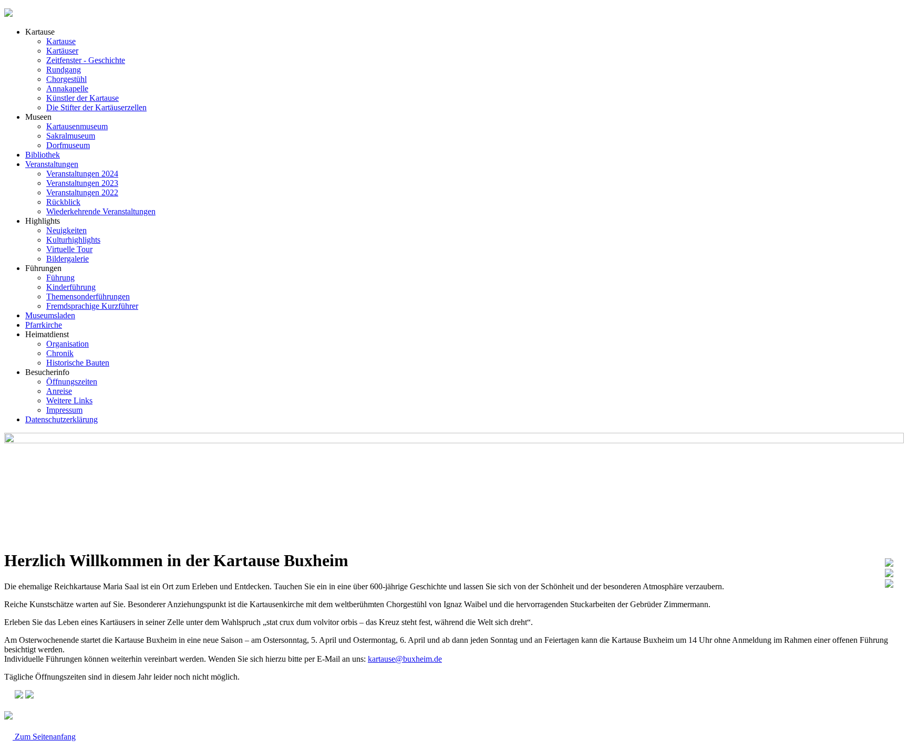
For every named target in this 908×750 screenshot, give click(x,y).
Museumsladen (50, 315)
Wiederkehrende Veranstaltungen (101, 211)
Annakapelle (67, 88)
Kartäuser (62, 50)
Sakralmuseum (70, 135)
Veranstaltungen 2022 (82, 192)
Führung (60, 277)
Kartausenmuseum (77, 126)
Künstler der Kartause (82, 97)
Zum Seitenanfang (44, 736)
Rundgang (63, 69)
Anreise (59, 391)
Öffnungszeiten (71, 381)
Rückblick (63, 201)
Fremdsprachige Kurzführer (92, 305)
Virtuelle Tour (69, 249)
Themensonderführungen (88, 296)
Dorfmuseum (68, 145)
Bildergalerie (67, 258)
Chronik (60, 353)
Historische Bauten (77, 362)
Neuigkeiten (66, 230)
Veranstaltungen (51, 164)
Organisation (67, 343)
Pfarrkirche (43, 324)
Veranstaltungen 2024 (82, 173)
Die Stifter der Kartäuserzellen (96, 107)
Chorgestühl (66, 79)
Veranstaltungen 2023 (82, 183)
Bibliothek (42, 154)
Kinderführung (71, 287)
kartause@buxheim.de (405, 658)
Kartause (61, 41)
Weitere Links (69, 400)
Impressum (64, 409)
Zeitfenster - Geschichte (85, 60)
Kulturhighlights (73, 239)
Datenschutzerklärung (61, 419)
